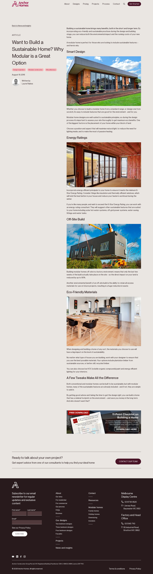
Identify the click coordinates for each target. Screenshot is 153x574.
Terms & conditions (117, 569)
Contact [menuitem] (116, 4)
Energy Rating (76, 193)
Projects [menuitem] (95, 4)
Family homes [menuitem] (93, 511)
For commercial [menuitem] (61, 503)
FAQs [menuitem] (58, 510)
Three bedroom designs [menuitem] (64, 527)
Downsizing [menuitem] (92, 517)
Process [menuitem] (106, 4)
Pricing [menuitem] (86, 4)
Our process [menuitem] (60, 507)
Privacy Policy (135, 569)
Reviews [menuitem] (59, 513)
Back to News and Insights (21, 26)
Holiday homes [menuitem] (94, 514)
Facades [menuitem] (59, 534)
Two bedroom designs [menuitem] (64, 524)
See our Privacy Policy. (21, 528)
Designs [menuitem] (76, 4)
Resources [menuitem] (93, 500)
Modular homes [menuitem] (95, 507)
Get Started (134, 4)
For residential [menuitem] (61, 500)
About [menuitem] (67, 4)
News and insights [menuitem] (64, 548)
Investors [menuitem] (91, 521)
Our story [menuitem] (59, 497)
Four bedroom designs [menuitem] (64, 530)
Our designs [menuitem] (61, 520)
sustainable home (82, 28)
